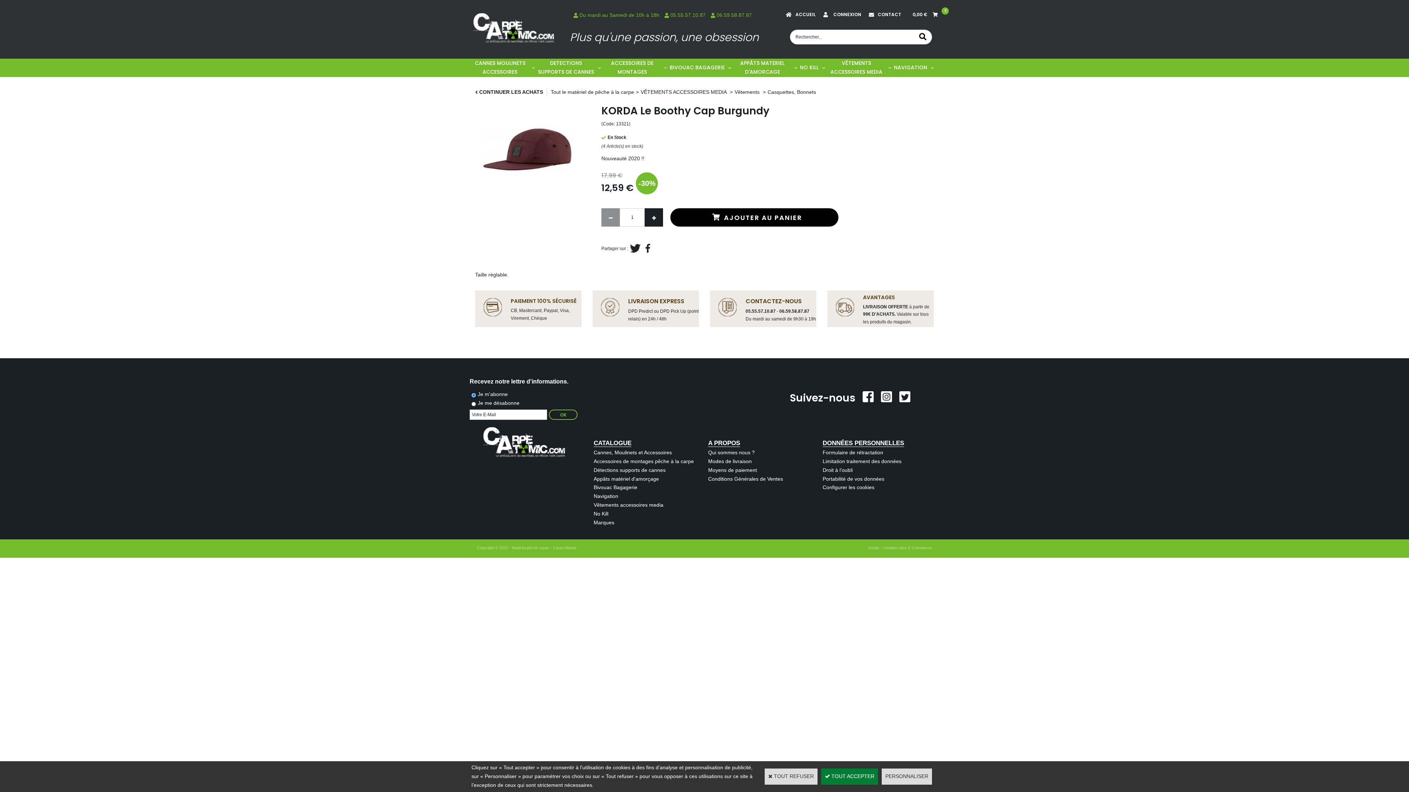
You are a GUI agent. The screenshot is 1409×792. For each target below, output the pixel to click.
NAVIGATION (910, 67)
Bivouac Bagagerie (615, 487)
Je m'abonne (493, 394)
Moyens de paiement (732, 470)
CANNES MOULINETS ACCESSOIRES (500, 67)
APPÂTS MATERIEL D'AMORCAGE (762, 67)
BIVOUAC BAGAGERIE (697, 67)
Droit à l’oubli (838, 470)
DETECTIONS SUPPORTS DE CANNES (566, 67)
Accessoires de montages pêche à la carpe (644, 461)
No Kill (601, 514)
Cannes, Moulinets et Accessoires (633, 452)
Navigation (606, 496)
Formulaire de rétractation (853, 452)
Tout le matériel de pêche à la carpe (592, 92)
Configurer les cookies (848, 487)
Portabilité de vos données (853, 479)
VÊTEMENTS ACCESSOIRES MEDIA (856, 67)
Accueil (805, 14)
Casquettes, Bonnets (792, 92)
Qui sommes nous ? (731, 452)
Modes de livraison (730, 461)
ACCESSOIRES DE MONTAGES (632, 67)
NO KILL (809, 67)
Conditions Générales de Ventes (745, 479)
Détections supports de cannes (630, 470)
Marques (604, 522)
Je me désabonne (499, 403)
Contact (889, 14)
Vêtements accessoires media (628, 505)
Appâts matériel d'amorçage (626, 479)
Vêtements (748, 92)
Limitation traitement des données (862, 461)
